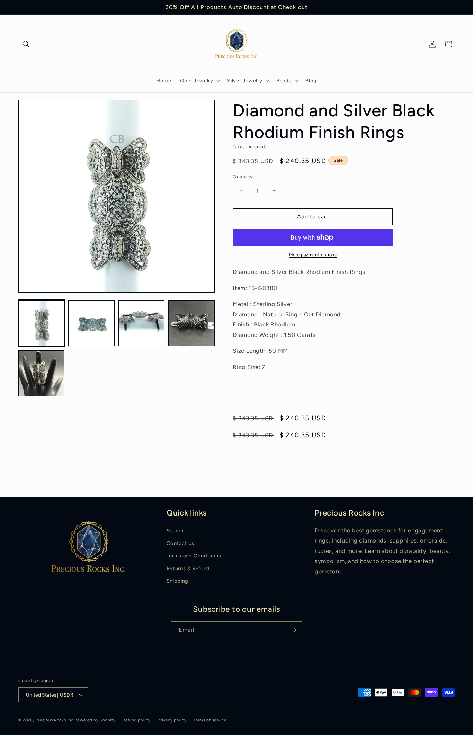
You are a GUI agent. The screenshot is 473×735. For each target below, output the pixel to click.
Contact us (180, 543)
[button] (26, 44)
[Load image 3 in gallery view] (141, 323)
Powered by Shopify (94, 720)
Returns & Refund (188, 568)
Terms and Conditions (194, 556)
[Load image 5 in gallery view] (41, 373)
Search (175, 531)
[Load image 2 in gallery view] (91, 323)
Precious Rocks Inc (349, 513)
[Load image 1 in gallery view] (41, 323)
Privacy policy (172, 720)
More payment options (313, 254)
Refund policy (137, 720)
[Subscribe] (294, 629)
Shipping (177, 581)
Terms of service (210, 720)
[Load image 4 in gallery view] (191, 323)
